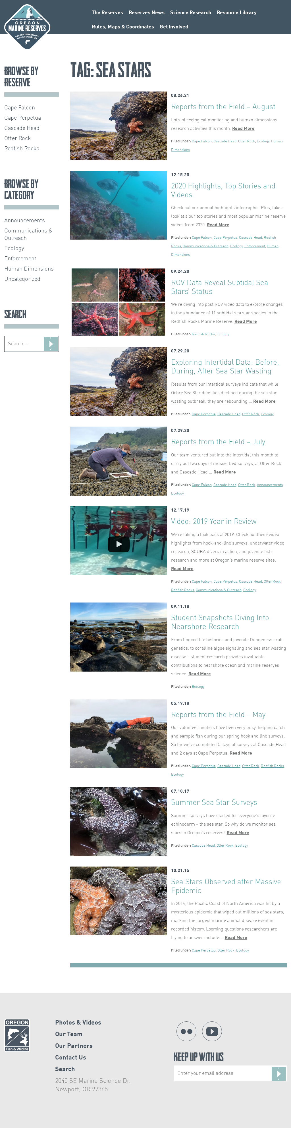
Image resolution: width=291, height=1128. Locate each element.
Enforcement (254, 246)
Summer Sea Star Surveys (214, 803)
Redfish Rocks (203, 334)
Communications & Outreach (205, 246)
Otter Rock (246, 141)
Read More (243, 128)
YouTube (212, 1031)
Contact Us (70, 1058)
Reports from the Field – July (218, 442)
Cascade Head (224, 141)
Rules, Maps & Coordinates (123, 27)
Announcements (270, 485)
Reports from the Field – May (218, 715)
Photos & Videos (78, 1023)
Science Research (190, 12)
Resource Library (237, 12)
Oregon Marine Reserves (27, 27)
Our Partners (74, 1046)
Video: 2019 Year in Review (214, 521)
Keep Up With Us (199, 1058)
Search (65, 1069)
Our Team (68, 1034)
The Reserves (107, 12)
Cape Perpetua (225, 238)
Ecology (263, 141)
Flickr (186, 1031)
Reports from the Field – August (223, 107)
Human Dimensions (29, 269)
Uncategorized (22, 279)
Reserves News (147, 12)
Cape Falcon (202, 141)
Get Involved (174, 27)
